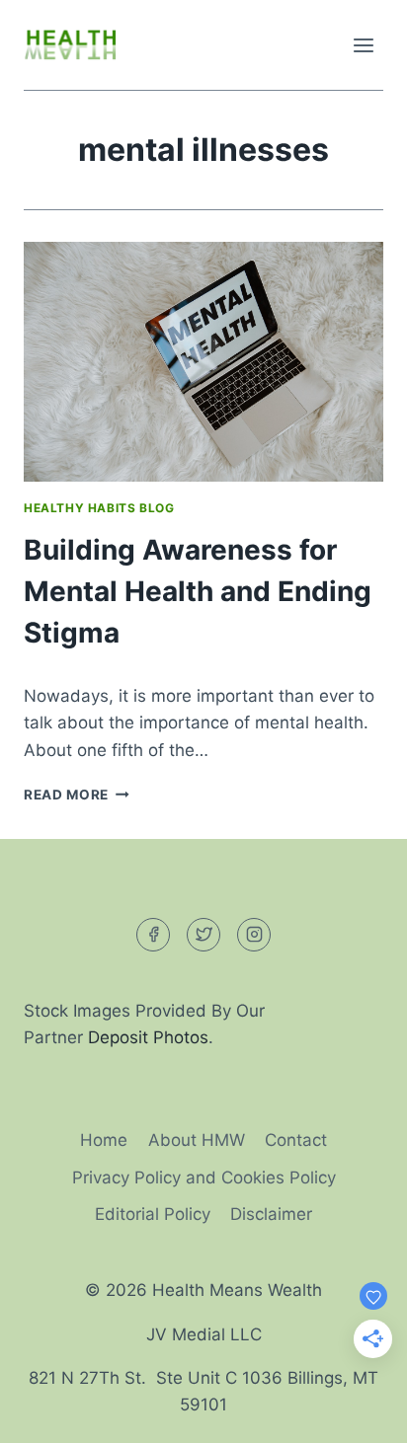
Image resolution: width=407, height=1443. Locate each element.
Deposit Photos (148, 1037)
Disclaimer (271, 1214)
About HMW (196, 1140)
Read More (76, 794)
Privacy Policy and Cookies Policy (204, 1177)
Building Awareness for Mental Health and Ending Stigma (197, 591)
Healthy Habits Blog (99, 507)
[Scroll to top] (357, 1413)
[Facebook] (153, 934)
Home (103, 1140)
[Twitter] (203, 934)
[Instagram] (254, 934)
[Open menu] (363, 45)
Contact (296, 1140)
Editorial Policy (152, 1214)
